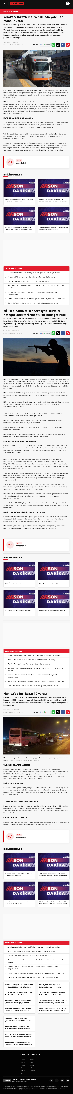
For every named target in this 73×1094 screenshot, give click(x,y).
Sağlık (31, 1062)
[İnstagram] (62, 1080)
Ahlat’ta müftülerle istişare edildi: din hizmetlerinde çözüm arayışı (31, 277)
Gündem (23, 1062)
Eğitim (32, 1068)
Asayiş (23, 1059)
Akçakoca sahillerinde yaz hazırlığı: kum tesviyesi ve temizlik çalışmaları (34, 273)
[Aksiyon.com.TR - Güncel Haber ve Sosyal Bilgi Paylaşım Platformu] (17, 3)
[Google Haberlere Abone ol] (45, 45)
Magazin (32, 1065)
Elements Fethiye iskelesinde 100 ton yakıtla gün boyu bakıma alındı (33, 303)
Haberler (6, 11)
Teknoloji (32, 1070)
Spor (22, 1073)
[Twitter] (51, 1080)
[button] (4, 4)
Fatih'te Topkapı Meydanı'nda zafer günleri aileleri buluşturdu (30, 281)
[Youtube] (68, 1080)
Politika (23, 1065)
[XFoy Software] (7, 1080)
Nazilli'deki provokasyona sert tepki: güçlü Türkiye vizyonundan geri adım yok (36, 299)
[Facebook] (57, 1080)
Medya (32, 1059)
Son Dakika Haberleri (30, 1054)
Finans (23, 1068)
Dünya (23, 1070)
